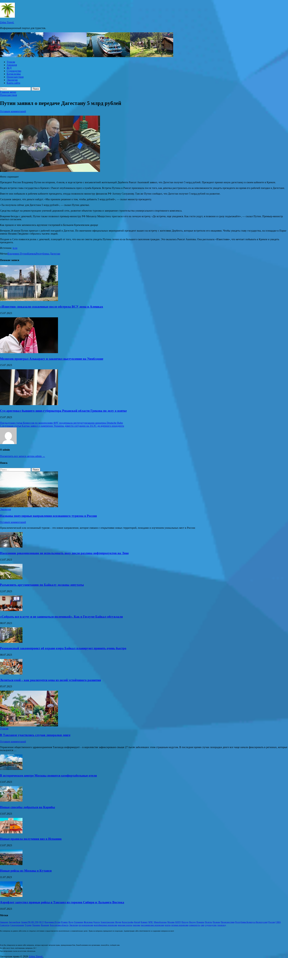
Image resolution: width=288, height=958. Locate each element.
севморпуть (194, 925)
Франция (45, 925)
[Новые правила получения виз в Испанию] (11, 832)
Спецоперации (17, 925)
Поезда (192, 922)
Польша (216, 922)
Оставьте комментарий (13, 111)
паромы (136, 925)
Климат (144, 922)
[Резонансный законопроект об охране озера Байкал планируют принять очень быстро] (11, 641)
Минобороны (160, 922)
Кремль (31, 253)
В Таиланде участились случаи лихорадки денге (35, 735)
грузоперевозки (85, 925)
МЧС (150, 922)
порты (168, 925)
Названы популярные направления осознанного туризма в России (48, 516)
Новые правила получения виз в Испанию (31, 839)
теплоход (221, 925)
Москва (170, 922)
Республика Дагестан (48, 253)
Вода (70, 922)
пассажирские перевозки (152, 925)
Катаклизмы (14, 73)
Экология (12, 79)
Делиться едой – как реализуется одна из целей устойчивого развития (50, 680)
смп (202, 925)
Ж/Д (9, 67)
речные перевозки (179, 925)
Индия (118, 922)
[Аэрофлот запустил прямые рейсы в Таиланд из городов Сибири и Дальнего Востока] (11, 896)
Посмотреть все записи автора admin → (22, 456)
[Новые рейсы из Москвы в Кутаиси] (11, 864)
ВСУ (41, 922)
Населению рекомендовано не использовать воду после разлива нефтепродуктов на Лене (64, 553)
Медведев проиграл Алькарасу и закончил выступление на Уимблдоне (51, 358)
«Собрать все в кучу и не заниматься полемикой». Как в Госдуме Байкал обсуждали (61, 616)
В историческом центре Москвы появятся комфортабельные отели (48, 775)
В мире (64, 922)
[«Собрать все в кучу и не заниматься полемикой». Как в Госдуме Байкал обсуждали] (11, 610)
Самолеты (5, 925)
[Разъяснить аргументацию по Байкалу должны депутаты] (11, 578)
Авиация (12, 64)
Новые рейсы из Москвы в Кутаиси (26, 870)
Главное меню (8, 92)
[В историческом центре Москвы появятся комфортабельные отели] (11, 769)
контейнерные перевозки (105, 925)
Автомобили (14, 922)
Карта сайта (13, 82)
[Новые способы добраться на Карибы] (11, 800)
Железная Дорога (92, 922)
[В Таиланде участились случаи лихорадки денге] (29, 725)
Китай (137, 922)
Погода (185, 922)
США (278, 922)
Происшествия (15, 76)
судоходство (211, 925)
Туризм (11, 61)
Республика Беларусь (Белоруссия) (251, 922)
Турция (28, 925)
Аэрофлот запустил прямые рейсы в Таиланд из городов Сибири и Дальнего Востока (62, 902)
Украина (36, 925)
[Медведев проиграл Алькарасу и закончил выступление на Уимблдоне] (29, 352)
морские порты (125, 925)
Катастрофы (128, 922)
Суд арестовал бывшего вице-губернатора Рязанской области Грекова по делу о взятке (63, 410)
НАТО (178, 922)
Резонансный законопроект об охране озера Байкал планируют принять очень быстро (63, 648)
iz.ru (15, 248)
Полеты (208, 922)
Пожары (200, 922)
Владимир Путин (17, 253)
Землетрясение (107, 922)
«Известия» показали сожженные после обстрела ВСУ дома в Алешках (51, 306)
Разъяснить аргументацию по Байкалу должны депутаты (42, 585)
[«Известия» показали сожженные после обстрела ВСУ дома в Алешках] (29, 300)
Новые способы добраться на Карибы (27, 807)
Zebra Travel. (7, 22)
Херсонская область (59, 925)
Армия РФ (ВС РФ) (30, 922)
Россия (271, 922)
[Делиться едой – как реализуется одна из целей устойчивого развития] (11, 673)
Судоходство (14, 70)
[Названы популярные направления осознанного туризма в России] (29, 506)
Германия (78, 922)
